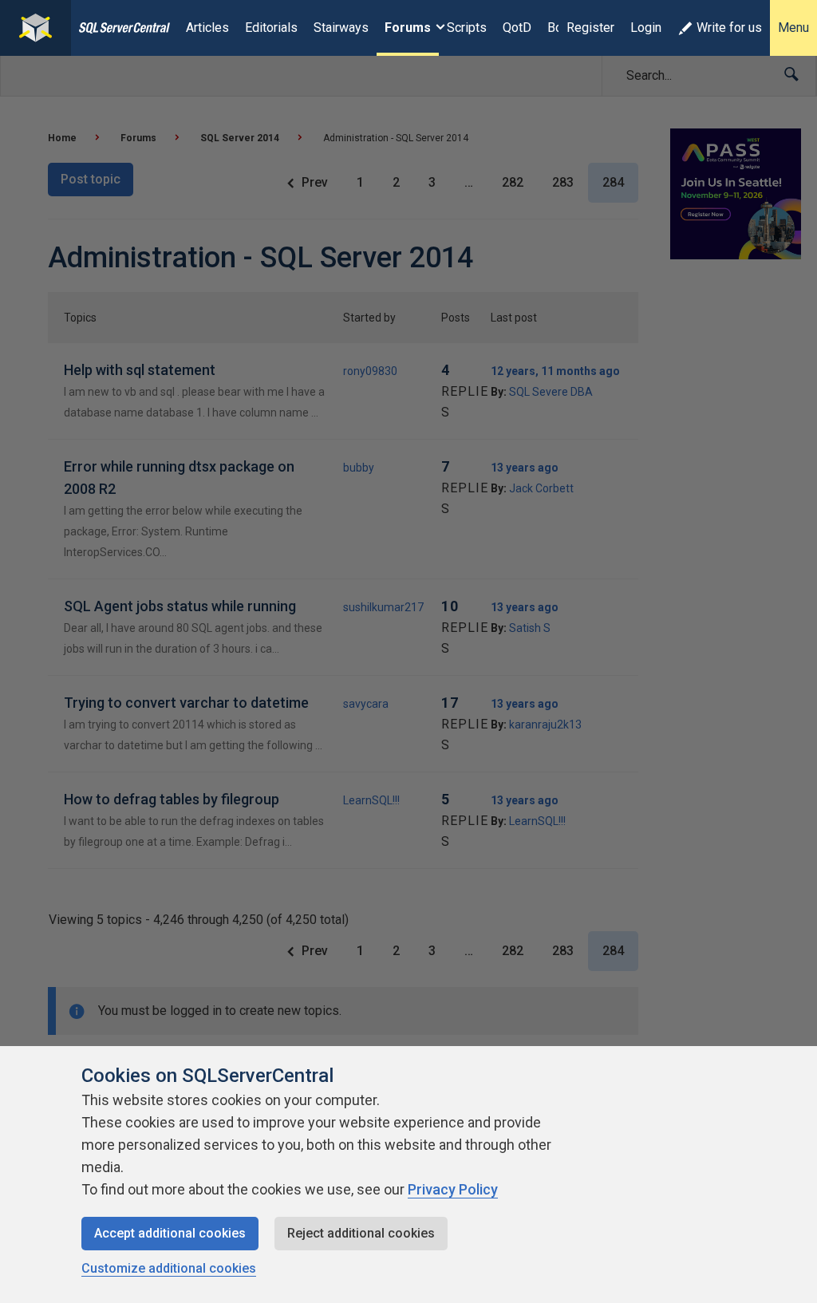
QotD (517, 27)
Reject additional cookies (361, 1233)
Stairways (341, 27)
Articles (207, 27)
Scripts (467, 27)
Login (645, 27)
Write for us (729, 27)
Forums (408, 27)
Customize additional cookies (168, 1268)
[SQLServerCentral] (35, 28)
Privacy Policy (453, 1189)
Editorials (271, 27)
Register (590, 27)
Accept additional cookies (170, 1233)
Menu (793, 27)
